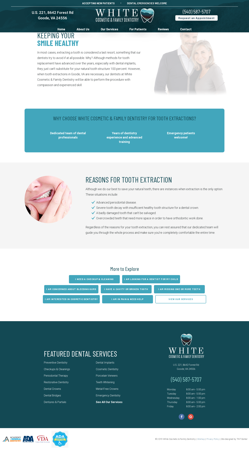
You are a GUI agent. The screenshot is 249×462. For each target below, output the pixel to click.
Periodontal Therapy (56, 375)
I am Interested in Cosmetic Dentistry (71, 299)
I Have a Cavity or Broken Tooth (126, 289)
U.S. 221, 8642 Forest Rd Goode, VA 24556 (186, 367)
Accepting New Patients (98, 3)
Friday (170, 406)
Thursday (172, 402)
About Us (83, 29)
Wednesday (173, 398)
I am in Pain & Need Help (127, 299)
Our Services (109, 29)
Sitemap (201, 439)
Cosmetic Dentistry (107, 369)
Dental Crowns (52, 388)
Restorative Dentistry (56, 382)
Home (61, 29)
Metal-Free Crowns (107, 388)
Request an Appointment (196, 17)
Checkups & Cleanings (57, 369)
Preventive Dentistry (55, 362)
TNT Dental (242, 439)
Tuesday (171, 393)
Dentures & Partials (55, 402)
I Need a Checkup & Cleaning (94, 279)
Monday (171, 389)
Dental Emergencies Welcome (147, 3)
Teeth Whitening (105, 382)
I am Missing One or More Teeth (179, 289)
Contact (186, 29)
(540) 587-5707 (196, 11)
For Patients (138, 29)
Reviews (163, 29)
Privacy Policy (212, 439)
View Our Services (181, 299)
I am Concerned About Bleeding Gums (71, 289)
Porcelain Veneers (107, 375)
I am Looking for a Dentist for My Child (151, 279)
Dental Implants (105, 362)
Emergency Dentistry (108, 395)
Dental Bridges (52, 395)
